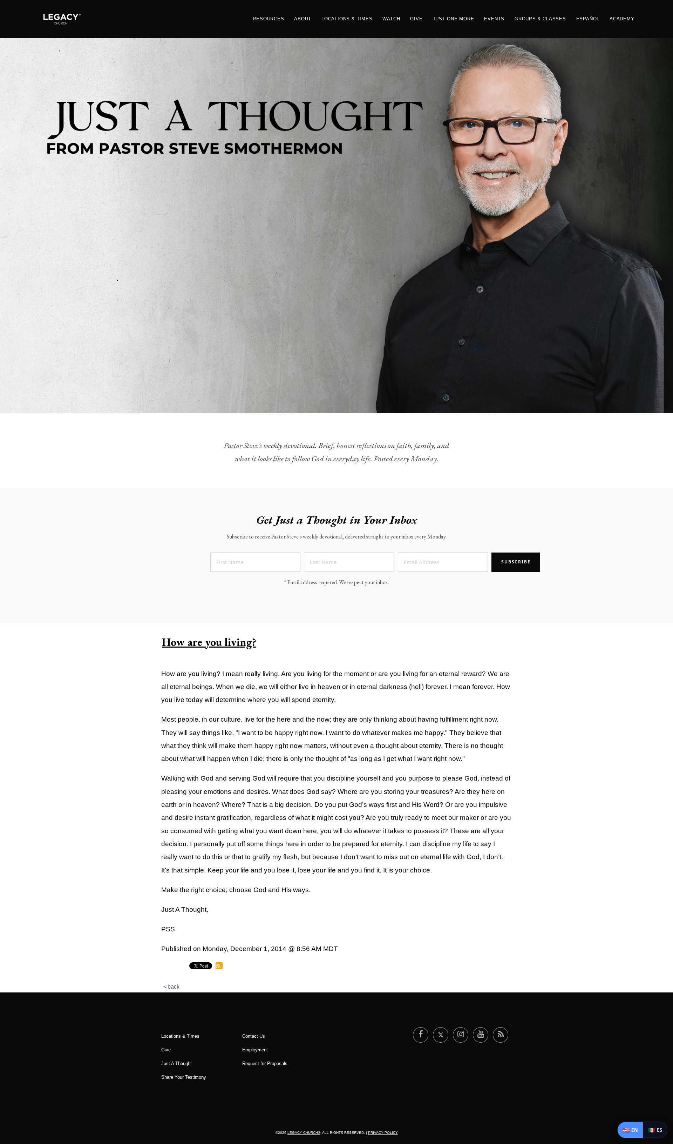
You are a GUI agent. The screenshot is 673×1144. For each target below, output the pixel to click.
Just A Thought (176, 1063)
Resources (268, 18)
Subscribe (515, 562)
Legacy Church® (303, 1133)
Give (416, 18)
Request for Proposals (264, 1063)
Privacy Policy (383, 1133)
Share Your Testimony (183, 1077)
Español (588, 18)
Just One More (453, 18)
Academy (622, 18)
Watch (391, 18)
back (173, 987)
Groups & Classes (540, 18)
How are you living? (209, 642)
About (302, 18)
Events (494, 18)
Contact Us (253, 1036)
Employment (255, 1049)
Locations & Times (347, 18)
